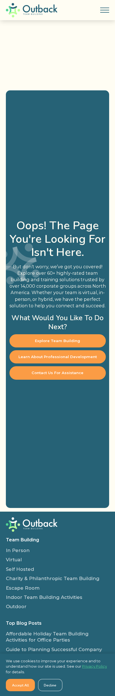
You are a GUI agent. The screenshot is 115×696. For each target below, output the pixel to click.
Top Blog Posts (24, 623)
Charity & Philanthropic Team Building (52, 578)
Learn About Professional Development (57, 356)
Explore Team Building (57, 340)
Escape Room (23, 588)
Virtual (14, 559)
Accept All (20, 685)
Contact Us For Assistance (57, 372)
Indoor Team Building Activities (44, 597)
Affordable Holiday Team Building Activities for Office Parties (47, 637)
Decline (50, 685)
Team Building (22, 539)
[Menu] (104, 10)
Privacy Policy (94, 666)
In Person (18, 550)
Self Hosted (20, 569)
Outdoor (16, 606)
